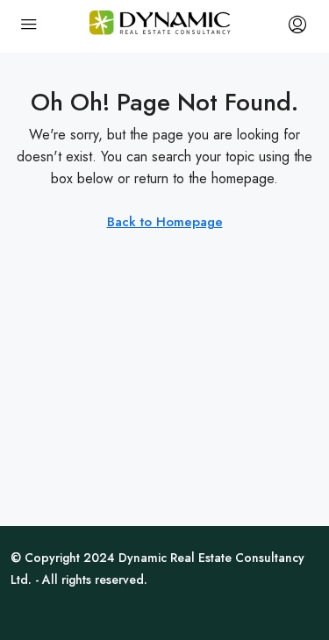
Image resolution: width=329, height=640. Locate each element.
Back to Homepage (165, 221)
